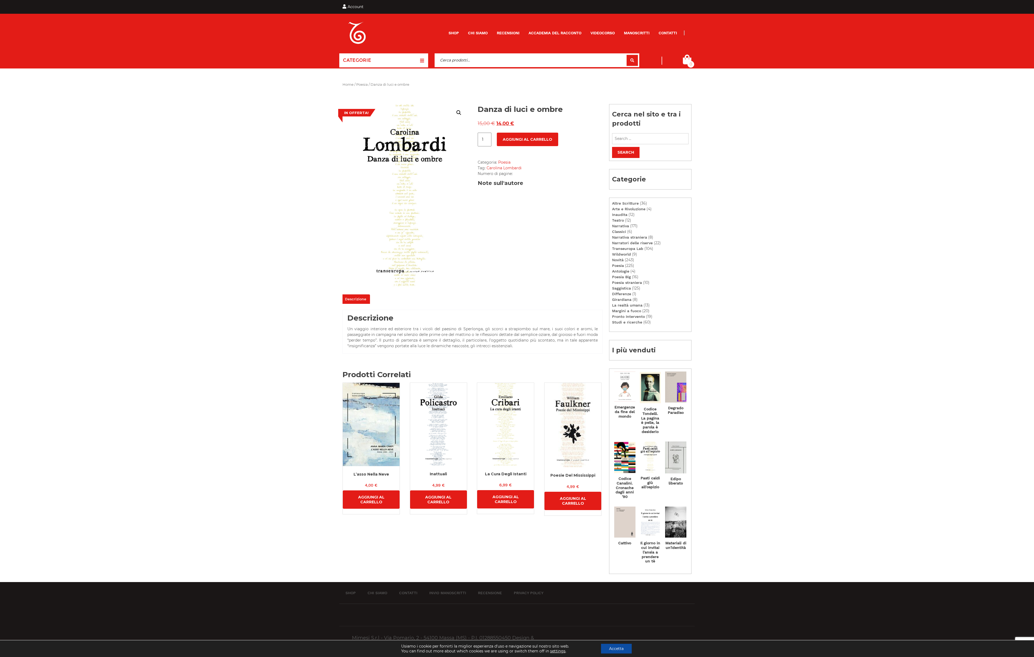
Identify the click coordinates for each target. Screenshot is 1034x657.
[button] (459, 113)
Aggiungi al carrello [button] (371, 499)
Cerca (632, 60)
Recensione (490, 593)
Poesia (362, 84)
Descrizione (355, 299)
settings (557, 651)
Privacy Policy (528, 593)
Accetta (616, 648)
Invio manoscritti (447, 593)
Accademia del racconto (555, 33)
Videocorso (603, 33)
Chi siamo (478, 33)
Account (356, 6)
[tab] (355, 299)
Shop (454, 33)
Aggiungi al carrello (527, 139)
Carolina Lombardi (504, 168)
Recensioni (508, 33)
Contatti (668, 33)
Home (348, 84)
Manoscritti (636, 33)
